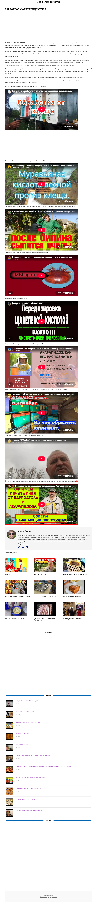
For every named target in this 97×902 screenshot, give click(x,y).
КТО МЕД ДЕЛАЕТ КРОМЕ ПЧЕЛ (25, 799)
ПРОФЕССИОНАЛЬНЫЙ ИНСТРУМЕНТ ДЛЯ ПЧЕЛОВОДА (33, 755)
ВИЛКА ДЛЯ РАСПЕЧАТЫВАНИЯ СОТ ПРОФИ (29, 810)
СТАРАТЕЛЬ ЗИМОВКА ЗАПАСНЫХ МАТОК (28, 788)
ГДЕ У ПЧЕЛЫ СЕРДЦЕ (22, 733)
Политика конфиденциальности (48, 897)
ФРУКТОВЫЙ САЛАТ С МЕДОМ (25, 712)
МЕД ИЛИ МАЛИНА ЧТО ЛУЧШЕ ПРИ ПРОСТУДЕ (30, 777)
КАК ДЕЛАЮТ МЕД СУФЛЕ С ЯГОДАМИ (27, 701)
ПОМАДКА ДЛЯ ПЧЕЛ (22, 744)
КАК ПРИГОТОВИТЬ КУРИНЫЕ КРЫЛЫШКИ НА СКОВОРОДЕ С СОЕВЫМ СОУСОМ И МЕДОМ (43, 766)
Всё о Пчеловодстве (48, 1)
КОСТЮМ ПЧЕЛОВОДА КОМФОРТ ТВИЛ (28, 723)
